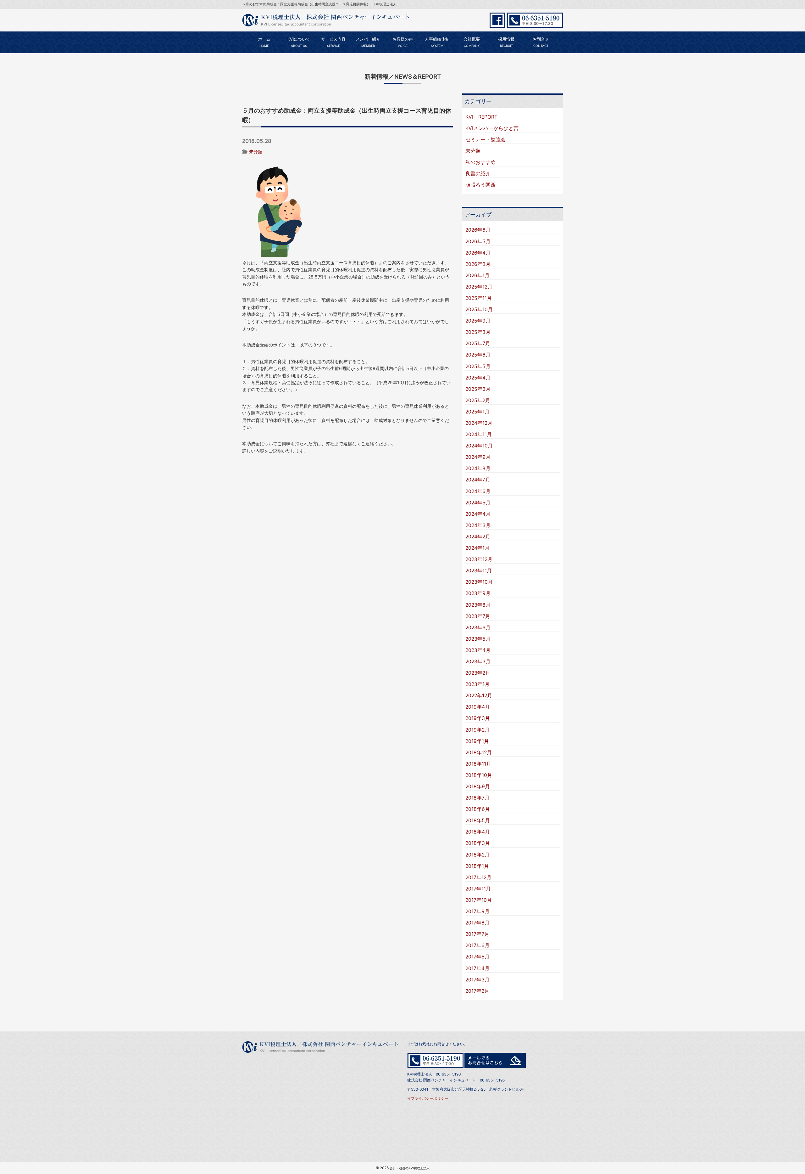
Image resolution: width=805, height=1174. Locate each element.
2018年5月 (477, 820)
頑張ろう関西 (480, 185)
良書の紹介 (478, 174)
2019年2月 (477, 730)
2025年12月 (478, 287)
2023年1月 (477, 684)
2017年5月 (477, 957)
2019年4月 (477, 707)
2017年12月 (478, 877)
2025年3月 (478, 389)
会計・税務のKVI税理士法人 (410, 1168)
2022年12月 (478, 696)
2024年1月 (477, 548)
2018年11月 (478, 764)
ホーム (264, 42)
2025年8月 (478, 332)
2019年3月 (477, 718)
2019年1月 (477, 741)
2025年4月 (478, 378)
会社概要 (472, 42)
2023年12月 (478, 559)
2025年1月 (477, 412)
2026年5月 (478, 241)
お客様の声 (402, 42)
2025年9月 (478, 321)
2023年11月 (478, 571)
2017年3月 (477, 980)
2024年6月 (478, 491)
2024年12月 (478, 423)
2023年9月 (478, 593)
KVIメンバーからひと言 (492, 128)
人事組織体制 (437, 42)
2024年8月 (478, 468)
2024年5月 (478, 503)
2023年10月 (479, 582)
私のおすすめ (480, 162)
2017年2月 (477, 991)
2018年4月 (477, 832)
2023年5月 (478, 639)
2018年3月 (477, 843)
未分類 (255, 151)
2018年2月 (477, 855)
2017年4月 (477, 968)
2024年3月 (478, 525)
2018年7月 (477, 798)
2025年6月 (478, 355)
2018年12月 (478, 753)
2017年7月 (477, 934)
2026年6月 (478, 230)
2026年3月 (478, 264)
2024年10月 (479, 446)
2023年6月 (478, 628)
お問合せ (541, 42)
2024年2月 (477, 537)
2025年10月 (479, 309)
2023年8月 (478, 605)
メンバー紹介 (368, 42)
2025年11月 (478, 298)
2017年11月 (478, 889)
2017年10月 (478, 900)
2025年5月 (478, 366)
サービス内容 (333, 42)
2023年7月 (477, 616)
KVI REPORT (481, 117)
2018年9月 (477, 786)
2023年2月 (477, 673)
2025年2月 (477, 400)
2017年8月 (477, 923)
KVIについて (298, 42)
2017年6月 (477, 945)
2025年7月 (477, 343)
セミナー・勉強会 (485, 140)
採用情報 (506, 42)
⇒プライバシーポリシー (427, 1098)
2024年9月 (478, 457)
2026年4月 (478, 253)
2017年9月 (477, 911)
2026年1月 (477, 275)
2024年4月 (478, 514)
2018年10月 (478, 775)
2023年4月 (478, 650)
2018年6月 (477, 809)
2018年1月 (477, 866)
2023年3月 (478, 662)
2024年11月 (478, 434)
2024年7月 (477, 480)
